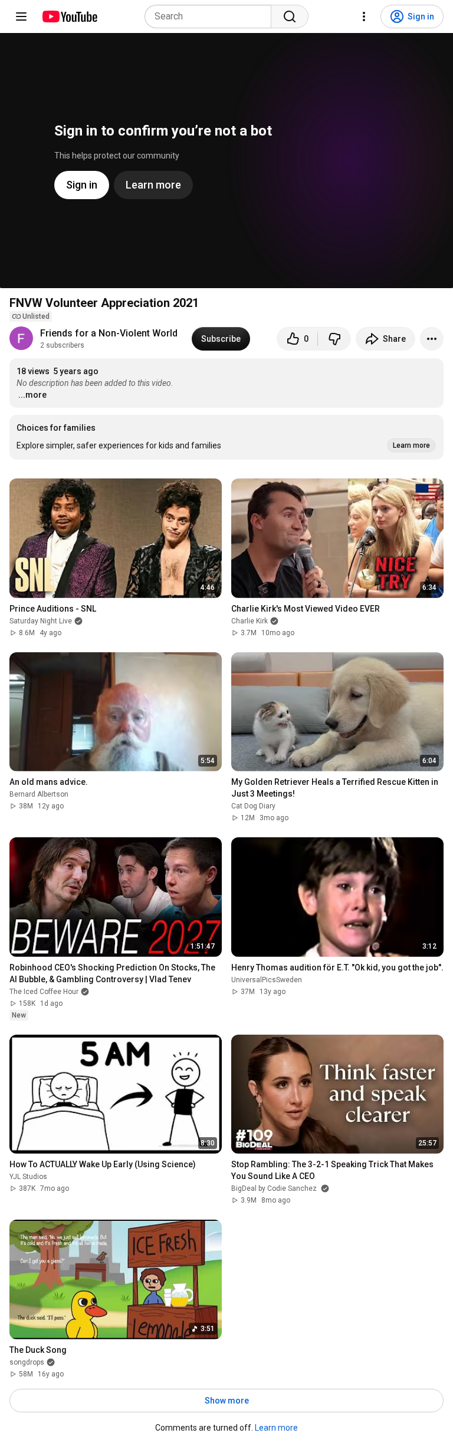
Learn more (276, 1427)
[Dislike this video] (334, 339)
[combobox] (211, 16)
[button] (226, 437)
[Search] (289, 16)
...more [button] (32, 394)
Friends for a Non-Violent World (109, 333)
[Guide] (21, 16)
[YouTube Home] (69, 16)
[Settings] (364, 16)
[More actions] (432, 339)
